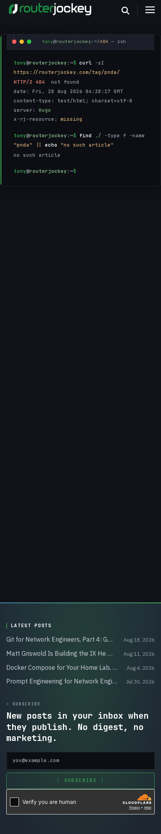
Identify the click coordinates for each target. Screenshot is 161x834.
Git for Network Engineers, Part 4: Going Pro (61, 639)
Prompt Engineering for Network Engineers (62, 681)
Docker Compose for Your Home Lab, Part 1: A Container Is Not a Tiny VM (62, 667)
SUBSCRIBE (80, 780)
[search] (130, 9)
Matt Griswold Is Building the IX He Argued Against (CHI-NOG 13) (61, 653)
